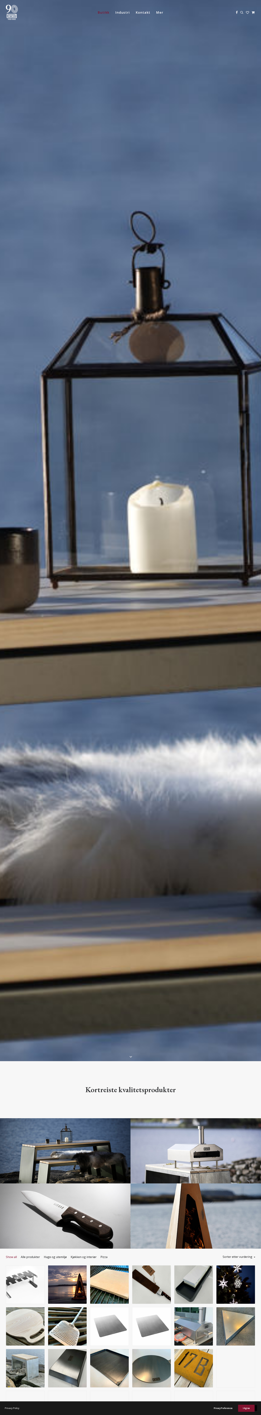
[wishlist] (247, 12)
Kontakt (143, 12)
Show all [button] (11, 1257)
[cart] (252, 12)
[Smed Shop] (12, 12)
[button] (237, 12)
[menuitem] (103, 12)
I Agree (246, 1408)
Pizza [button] (103, 1257)
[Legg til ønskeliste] (40, 1275)
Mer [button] (159, 12)
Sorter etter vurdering (237, 1257)
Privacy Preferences (223, 1408)
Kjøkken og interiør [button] (84, 1257)
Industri (122, 12)
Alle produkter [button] (30, 1257)
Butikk (104, 12)
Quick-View (40, 1269)
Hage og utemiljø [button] (55, 1257)
